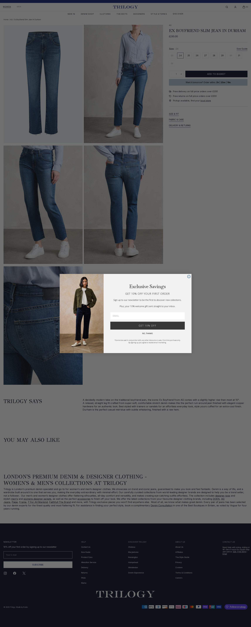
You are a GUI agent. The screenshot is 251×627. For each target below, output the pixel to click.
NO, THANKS (147, 333)
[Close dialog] (188, 276)
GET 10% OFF (147, 325)
